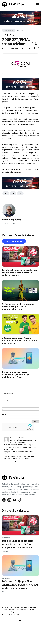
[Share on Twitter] (5, 193)
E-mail (4, 414)
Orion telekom (8, 30)
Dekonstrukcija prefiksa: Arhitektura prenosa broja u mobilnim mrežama (16, 374)
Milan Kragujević (11, 219)
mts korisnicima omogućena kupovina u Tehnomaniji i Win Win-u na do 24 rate (20, 340)
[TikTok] (20, 500)
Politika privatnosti (8, 609)
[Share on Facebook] (13, 193)
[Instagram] (9, 500)
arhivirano (16, 172)
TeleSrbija (15, 607)
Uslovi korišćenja (22, 609)
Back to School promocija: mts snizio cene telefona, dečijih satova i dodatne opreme (20, 272)
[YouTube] (15, 500)
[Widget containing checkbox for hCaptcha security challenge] (18, 427)
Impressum (15, 612)
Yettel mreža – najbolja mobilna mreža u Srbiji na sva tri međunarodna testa (18, 306)
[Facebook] (4, 500)
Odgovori (14, 461)
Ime (3, 409)
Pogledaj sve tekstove (13, 241)
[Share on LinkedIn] (20, 193)
